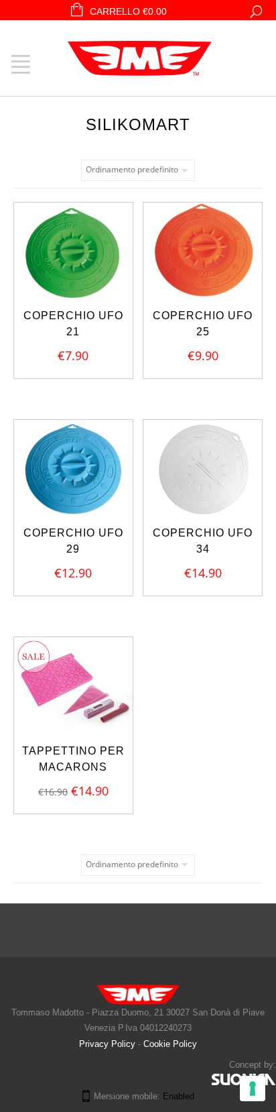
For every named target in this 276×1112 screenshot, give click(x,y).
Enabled (178, 1096)
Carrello (128, 11)
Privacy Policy (108, 1044)
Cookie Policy (170, 1044)
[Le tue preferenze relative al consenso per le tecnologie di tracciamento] (252, 1088)
